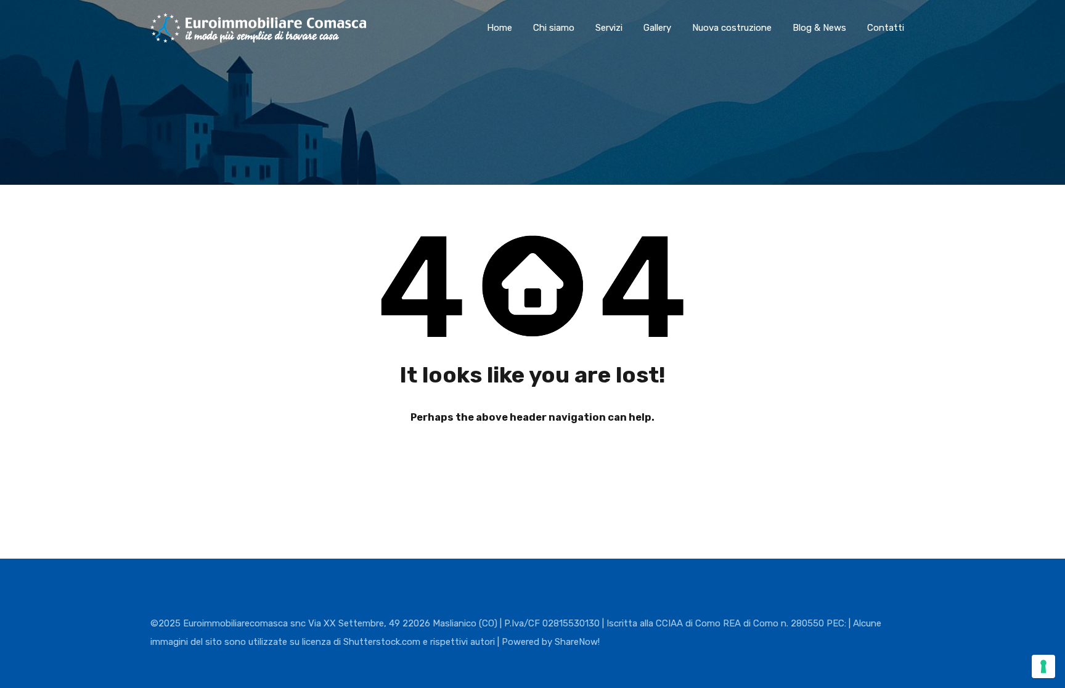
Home (499, 27)
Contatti (885, 27)
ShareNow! (577, 641)
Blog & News (819, 27)
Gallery (657, 27)
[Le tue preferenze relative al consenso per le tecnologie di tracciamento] (1043, 666)
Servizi (608, 27)
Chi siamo (553, 27)
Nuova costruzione (732, 27)
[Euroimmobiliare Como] (258, 36)
